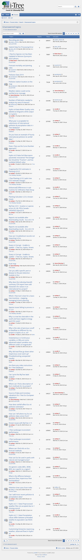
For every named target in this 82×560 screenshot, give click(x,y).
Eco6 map (12, 264)
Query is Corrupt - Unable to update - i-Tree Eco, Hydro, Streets (21, 246)
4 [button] (71, 33)
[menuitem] (76, 14)
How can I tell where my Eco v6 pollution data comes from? (20, 415)
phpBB (35, 552)
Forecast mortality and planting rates (20, 66)
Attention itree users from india (20, 487)
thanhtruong (13, 104)
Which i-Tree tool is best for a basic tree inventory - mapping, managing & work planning (21, 298)
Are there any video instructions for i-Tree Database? (20, 366)
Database (11, 131)
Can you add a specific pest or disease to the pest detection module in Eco (20, 273)
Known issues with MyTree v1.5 (20, 423)
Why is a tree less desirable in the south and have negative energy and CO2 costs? (21, 318)
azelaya (12, 129)
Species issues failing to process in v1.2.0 (21, 308)
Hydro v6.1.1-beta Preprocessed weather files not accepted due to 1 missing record (22, 506)
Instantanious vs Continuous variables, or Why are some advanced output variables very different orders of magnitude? (20, 341)
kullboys (12, 489)
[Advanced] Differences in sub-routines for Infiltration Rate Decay (21, 188)
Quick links (3, 15)
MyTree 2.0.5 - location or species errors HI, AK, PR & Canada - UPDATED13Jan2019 (21, 208)
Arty (40, 554)
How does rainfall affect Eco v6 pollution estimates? (20, 405)
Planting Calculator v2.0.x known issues (21, 198)
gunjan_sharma (14, 42)
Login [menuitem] (79, 15)
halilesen (45, 554)
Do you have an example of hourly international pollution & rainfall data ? (21, 137)
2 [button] (66, 33)
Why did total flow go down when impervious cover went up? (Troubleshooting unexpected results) (21, 354)
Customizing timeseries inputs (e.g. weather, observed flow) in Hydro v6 (21, 531)
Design (10, 325)
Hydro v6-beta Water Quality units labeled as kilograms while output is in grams (21, 111)
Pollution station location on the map (20, 83)
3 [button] (68, 33)
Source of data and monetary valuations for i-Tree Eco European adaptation (21, 395)
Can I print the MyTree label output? (19, 375)
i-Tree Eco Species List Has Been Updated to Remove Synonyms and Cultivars (20, 56)
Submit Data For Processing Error (21, 47)
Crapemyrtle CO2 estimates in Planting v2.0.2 (20, 170)
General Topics (13, 491)
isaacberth (13, 69)
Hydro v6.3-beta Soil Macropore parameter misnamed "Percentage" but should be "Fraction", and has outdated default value (22, 158)
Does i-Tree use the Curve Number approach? (21, 147)
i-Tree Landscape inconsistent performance (19, 431)
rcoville (12, 116)
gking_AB (12, 49)
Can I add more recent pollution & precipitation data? (21, 495)
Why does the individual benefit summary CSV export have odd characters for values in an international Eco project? (20, 285)
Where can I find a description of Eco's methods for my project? (21, 385)
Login (11, 17)
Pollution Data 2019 (16, 75)
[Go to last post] (63, 40)
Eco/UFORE (13, 44)
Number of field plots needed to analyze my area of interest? (20, 101)
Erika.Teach (13, 60)
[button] (78, 33)
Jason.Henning (14, 95)
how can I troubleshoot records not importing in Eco (22, 237)
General (11, 106)
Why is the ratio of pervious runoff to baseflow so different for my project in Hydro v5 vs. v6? (21, 330)
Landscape (12, 445)
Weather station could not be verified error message (19, 92)
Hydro (10, 152)
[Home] (13, 6)
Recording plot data (16, 40)
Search (5, 17)
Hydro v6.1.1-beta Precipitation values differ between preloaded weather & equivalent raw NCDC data (21, 518)
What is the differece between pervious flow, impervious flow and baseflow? (20, 478)
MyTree (11, 214)
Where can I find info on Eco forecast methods (19, 449)
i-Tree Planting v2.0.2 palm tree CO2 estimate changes (20, 179)
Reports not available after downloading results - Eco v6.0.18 (21, 218)
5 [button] (73, 33)
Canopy (13, 267)
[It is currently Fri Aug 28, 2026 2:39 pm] (77, 22)
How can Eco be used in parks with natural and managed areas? (21, 459)
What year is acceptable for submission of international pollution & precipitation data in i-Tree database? (21, 124)
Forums (16, 14)
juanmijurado (13, 76)
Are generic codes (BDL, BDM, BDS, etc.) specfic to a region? (20, 468)
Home (7, 14)
